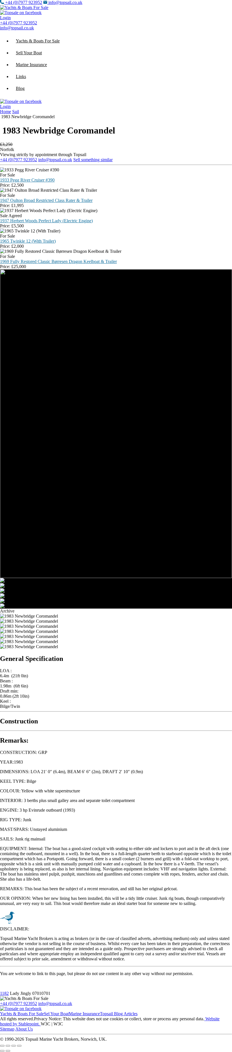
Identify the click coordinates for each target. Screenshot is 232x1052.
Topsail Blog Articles (119, 1013)
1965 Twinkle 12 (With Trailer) (28, 241)
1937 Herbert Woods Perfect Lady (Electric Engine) (46, 220)
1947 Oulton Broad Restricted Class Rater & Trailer (46, 200)
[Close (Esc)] (19, 1046)
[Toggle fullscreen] (8, 1046)
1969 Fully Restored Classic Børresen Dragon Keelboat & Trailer (58, 261)
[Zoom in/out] (2, 1046)
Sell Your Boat (29, 52)
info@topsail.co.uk (65, 2)
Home (5, 111)
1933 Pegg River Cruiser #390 (27, 180)
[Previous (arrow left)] (2, 1051)
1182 (4, 993)
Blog (20, 88)
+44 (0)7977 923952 (23, 2)
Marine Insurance (31, 64)
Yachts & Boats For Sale (38, 40)
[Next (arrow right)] (8, 1051)
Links (21, 76)
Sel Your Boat (56, 1013)
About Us (24, 1029)
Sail (15, 111)
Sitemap (7, 1029)
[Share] (13, 1046)
